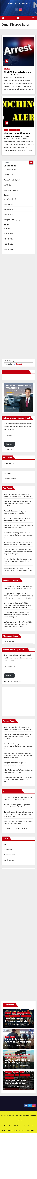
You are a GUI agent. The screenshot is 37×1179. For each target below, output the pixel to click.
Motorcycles (9, 1075)
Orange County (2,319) (12, 180)
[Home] (3, 17)
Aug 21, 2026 (11, 1024)
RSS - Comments (10, 478)
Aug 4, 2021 (9, 77)
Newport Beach (15, 1016)
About (11, 1126)
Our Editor (21, 1130)
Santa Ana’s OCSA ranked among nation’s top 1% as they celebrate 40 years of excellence (17, 605)
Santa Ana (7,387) (10, 169)
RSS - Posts (8, 473)
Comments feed (9, 855)
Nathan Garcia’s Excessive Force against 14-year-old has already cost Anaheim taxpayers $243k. (18, 814)
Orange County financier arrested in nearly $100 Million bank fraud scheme (16, 1022)
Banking (8, 1013)
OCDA (16, 1075)
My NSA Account (12, 1130)
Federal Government (23, 1013)
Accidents (8, 1072)
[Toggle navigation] (18, 17)
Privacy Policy (30, 1130)
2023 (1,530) (8, 244)
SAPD (18, 129)
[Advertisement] (20, 700)
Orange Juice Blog (13, 791)
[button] (33, 17)
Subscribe (9, 444)
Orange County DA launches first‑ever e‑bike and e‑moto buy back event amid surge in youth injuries (18, 552)
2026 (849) (7, 228)
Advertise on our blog (20, 1126)
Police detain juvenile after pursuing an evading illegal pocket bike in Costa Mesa (18, 561)
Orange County (26, 1016)
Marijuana (26, 1054)
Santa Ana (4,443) (10, 199)
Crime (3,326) (8, 204)
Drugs (19, 1054)
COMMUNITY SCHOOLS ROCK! (15, 829)
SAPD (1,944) (9, 185)
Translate (19, 364)
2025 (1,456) (8, 234)
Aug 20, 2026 (11, 1086)
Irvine (12, 1036)
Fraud (7, 1016)
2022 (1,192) (8, 249)
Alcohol (8, 1054)
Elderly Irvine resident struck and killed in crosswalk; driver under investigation (17, 615)
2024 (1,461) (8, 239)
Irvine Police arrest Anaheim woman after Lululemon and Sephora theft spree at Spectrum (18, 504)
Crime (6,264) (8, 175)
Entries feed (8, 850)
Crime (5, 129)
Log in (6, 844)
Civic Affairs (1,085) (11, 190)
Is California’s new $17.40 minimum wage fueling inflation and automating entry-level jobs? (18, 624)
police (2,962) (8, 209)
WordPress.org (9, 860)
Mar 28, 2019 (9, 139)
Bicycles (15, 1072)
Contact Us (31, 1126)
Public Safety (9, 1057)
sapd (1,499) (8, 214)
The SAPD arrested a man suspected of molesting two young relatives (19, 75)
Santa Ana (7, 68)
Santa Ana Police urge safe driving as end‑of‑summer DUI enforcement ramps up (18, 535)
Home (6, 1126)
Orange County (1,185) (12, 220)
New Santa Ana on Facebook (15, 372)
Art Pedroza (22, 77)
